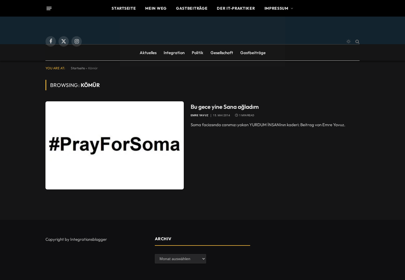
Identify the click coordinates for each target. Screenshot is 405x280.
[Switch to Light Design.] (348, 41)
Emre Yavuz (200, 115)
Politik (197, 52)
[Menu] (49, 8)
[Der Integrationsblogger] (202, 41)
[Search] (357, 41)
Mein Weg (156, 8)
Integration (174, 52)
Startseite (124, 8)
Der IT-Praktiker (236, 8)
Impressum (276, 8)
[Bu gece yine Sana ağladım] (114, 145)
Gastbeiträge (191, 8)
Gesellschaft (221, 52)
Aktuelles (148, 52)
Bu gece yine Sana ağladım (225, 106)
